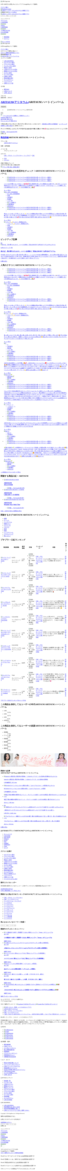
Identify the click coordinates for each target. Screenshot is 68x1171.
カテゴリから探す (9, 62)
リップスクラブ (8, 906)
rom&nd (6, 843)
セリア (6, 847)
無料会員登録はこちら (12, 52)
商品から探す (8, 67)
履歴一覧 (8, 54)
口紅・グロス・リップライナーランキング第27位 (39, 575)
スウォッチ (7, 525)
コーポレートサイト (10, 1048)
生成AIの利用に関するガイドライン (14, 1069)
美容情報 (6, 1096)
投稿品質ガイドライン (10, 1068)
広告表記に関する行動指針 (50, 124)
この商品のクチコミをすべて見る (11, 472)
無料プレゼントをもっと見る (9, 996)
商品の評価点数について (11, 1063)
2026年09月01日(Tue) (7, 889)
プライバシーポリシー (10, 1053)
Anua (5, 846)
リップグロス (8, 903)
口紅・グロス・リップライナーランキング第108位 (39, 648)
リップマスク (8, 918)
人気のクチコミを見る (10, 69)
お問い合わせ (8, 93)
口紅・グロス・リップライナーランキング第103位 (39, 663)
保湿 (5, 529)
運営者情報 (7, 1044)
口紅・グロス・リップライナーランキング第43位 (39, 604)
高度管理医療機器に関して (12, 1108)
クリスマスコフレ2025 (10, 879)
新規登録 (6, 37)
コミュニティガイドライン (12, 1064)
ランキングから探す (10, 66)
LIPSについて (8, 91)
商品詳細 (3, 106)
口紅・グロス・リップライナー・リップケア (17, 155)
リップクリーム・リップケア (12, 901)
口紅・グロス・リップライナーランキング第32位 (39, 590)
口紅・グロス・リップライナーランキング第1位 (39, 560)
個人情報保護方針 (9, 1049)
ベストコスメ (8, 81)
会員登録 (3, 1122)
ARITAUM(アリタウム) (15, 102)
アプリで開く (5, 7)
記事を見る (4, 827)
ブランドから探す (9, 64)
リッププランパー (9, 908)
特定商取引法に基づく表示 (12, 1107)
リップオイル (8, 915)
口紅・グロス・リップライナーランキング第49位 (39, 619)
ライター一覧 (8, 1082)
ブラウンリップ (8, 534)
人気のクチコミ (8, 1084)
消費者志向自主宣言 (10, 1056)
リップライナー (8, 904)
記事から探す (8, 76)
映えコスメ (7, 536)
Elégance (6, 838)
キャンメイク (8, 834)
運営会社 (6, 89)
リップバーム (8, 522)
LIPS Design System (9, 1071)
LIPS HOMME (8, 1099)
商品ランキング (8, 1087)
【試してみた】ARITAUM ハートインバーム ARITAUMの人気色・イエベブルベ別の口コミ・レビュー (35, 1014)
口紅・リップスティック (11, 899)
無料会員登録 (19, 1153)
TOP (5, 158)
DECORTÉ (7, 837)
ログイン (6, 38)
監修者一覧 (7, 1080)
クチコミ (6, 160)
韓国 (5, 518)
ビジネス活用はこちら (10, 1073)
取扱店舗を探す (8, 78)
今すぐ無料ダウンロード (8, 1153)
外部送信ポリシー (9, 1055)
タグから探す (8, 73)
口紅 (33, 155)
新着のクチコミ (8, 1086)
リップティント (8, 909)
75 (1, 113)
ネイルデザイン (8, 80)
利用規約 (6, 1051)
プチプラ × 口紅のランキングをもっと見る (13, 700)
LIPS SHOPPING (9, 61)
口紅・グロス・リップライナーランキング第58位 (39, 634)
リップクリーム (8, 532)
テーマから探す (8, 74)
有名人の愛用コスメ (10, 873)
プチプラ (6, 527)
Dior (5, 841)
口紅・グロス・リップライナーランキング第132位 (39, 692)
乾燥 (5, 530)
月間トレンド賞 (8, 83)
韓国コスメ (7, 523)
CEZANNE (7, 835)
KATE (5, 840)
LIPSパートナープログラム (12, 1066)
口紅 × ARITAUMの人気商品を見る (11, 511)
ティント (6, 520)
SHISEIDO (7, 844)
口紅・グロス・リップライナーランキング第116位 (39, 677)
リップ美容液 (8, 916)
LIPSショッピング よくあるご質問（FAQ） (17, 1110)
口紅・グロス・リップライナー (13, 897)
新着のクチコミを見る (10, 71)
